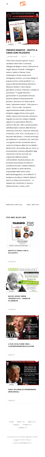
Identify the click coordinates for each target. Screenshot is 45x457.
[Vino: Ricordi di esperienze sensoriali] (22, 373)
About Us (21, 422)
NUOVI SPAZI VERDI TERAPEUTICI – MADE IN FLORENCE (19, 298)
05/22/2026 (12, 261)
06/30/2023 (24, 56)
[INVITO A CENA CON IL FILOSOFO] (22, 234)
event (11, 44)
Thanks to (27, 425)
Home (11, 422)
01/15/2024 (11, 400)
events (16, 425)
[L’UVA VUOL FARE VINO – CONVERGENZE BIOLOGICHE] (22, 327)
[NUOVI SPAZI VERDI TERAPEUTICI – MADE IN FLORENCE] (22, 279)
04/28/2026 (12, 309)
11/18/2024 (11, 355)
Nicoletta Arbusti (12, 56)
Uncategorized (21, 245)
